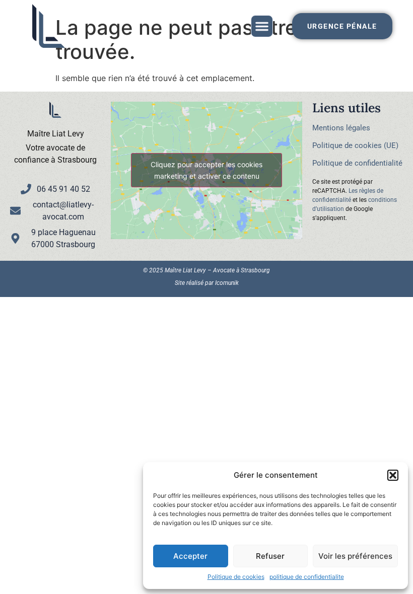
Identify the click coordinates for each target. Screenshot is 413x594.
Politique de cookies (236, 576)
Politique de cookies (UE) (355, 145)
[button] (393, 475)
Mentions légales (341, 127)
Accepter (190, 556)
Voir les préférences (355, 556)
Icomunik (227, 282)
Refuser (270, 556)
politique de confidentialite (306, 576)
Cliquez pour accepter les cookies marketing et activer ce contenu (206, 170)
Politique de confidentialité (357, 163)
